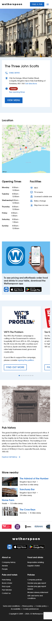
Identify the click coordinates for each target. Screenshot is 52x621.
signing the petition (26, 360)
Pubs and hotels (9, 574)
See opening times (17, 92)
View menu (13, 100)
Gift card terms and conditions (35, 597)
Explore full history (10, 457)
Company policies (34, 580)
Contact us (6, 593)
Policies (31, 574)
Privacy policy (27, 606)
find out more (16, 368)
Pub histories (7, 590)
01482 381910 (14, 73)
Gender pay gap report (36, 583)
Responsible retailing (35, 562)
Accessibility (15, 609)
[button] (19, 375)
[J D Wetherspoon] (12, 4)
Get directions (31, 83)
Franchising (6, 580)
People (5, 569)
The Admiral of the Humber (34, 478)
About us (6, 557)
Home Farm (8, 500)
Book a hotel (7, 583)
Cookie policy (41, 606)
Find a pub (37, 4)
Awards (5, 566)
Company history (8, 562)
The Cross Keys (27, 509)
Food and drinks (35, 557)
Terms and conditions (11, 606)
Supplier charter (33, 566)
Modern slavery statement (37, 592)
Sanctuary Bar (27, 489)
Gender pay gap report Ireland (36, 587)
